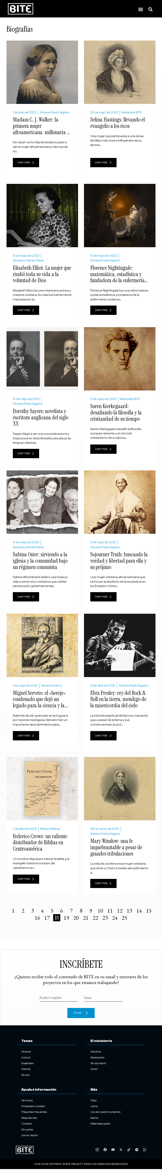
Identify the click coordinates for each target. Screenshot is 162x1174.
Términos (27, 1100)
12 (120, 910)
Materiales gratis (100, 1123)
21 (86, 917)
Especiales (27, 1063)
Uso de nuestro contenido (105, 1112)
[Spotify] (136, 1149)
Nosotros (95, 1051)
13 (130, 910)
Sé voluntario (98, 1063)
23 (105, 917)
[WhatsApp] (144, 1149)
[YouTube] (113, 1149)
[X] (120, 1149)
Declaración (97, 1057)
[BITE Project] (25, 1150)
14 (139, 910)
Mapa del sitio (29, 1118)
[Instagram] (97, 1149)
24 (115, 917)
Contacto (26, 1123)
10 (101, 910)
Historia (25, 1069)
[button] (140, 9)
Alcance (26, 1051)
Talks (93, 1100)
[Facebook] (105, 1149)
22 (96, 917)
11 (110, 910)
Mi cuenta (27, 1129)
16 (38, 917)
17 (47, 917)
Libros (94, 1106)
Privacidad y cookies (33, 1106)
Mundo (25, 1075)
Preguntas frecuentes (34, 1112)
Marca (94, 1118)
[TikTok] (128, 1149)
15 (149, 910)
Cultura (25, 1057)
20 (76, 917)
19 (67, 917)
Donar (94, 1069)
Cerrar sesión (29, 1135)
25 (125, 917)
